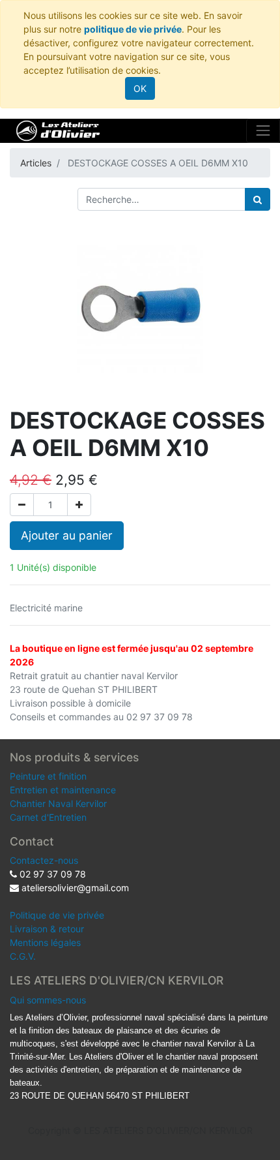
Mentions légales (45, 942)
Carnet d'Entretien (48, 817)
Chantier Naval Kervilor (58, 803)
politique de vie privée (133, 29)
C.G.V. (23, 956)
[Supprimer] (22, 504)
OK (140, 88)
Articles (35, 162)
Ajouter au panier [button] (67, 535)
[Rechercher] (257, 199)
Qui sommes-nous (48, 999)
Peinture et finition (48, 776)
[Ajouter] (79, 504)
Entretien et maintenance (63, 789)
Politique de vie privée (57, 915)
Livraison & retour (47, 928)
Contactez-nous (44, 860)
